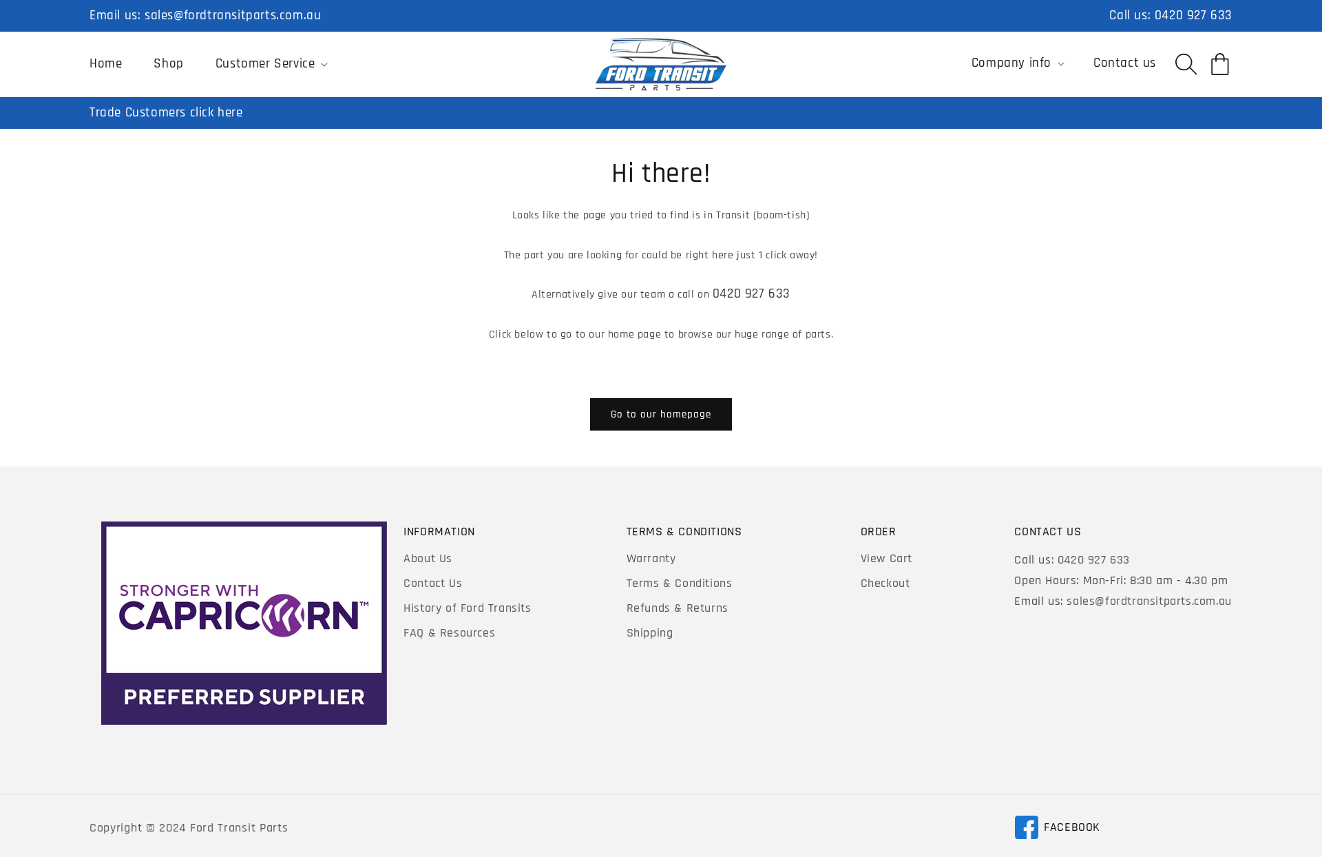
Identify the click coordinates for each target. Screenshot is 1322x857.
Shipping (650, 633)
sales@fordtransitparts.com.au (233, 15)
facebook (1057, 829)
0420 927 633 (1193, 15)
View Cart (886, 558)
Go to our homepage (661, 414)
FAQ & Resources (449, 633)
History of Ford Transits (467, 608)
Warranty (651, 558)
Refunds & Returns (677, 608)
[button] (270, 64)
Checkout (885, 583)
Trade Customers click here (166, 112)
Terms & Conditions (680, 583)
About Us (427, 558)
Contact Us (432, 583)
